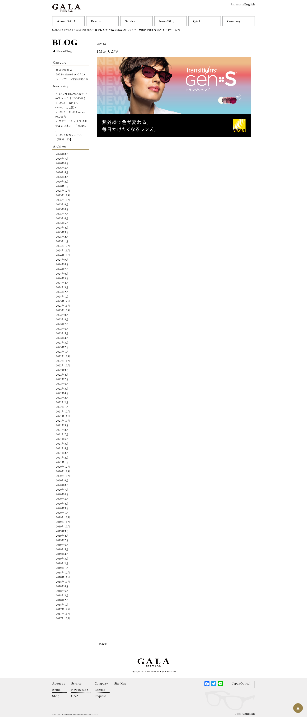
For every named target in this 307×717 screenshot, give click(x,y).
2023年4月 (62, 338)
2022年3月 (62, 398)
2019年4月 (62, 554)
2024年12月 (63, 246)
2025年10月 (63, 200)
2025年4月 (62, 227)
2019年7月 (62, 540)
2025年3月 (62, 232)
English (249, 4)
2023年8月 (62, 319)
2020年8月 (62, 485)
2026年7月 (62, 158)
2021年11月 (63, 416)
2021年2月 (62, 457)
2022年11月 (63, 361)
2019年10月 (63, 526)
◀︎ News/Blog (62, 51)
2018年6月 (62, 591)
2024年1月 (62, 296)
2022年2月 (62, 402)
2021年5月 (62, 443)
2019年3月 (62, 558)
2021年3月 (62, 453)
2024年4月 (62, 283)
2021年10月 (63, 421)
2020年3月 (62, 508)
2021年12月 (63, 411)
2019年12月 (63, 517)
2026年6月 (62, 163)
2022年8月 (62, 374)
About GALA (66, 21)
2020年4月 (62, 503)
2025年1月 (62, 241)
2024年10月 (63, 255)
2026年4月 (62, 172)
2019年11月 (63, 522)
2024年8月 (62, 264)
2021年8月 (62, 430)
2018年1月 (62, 604)
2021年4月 (62, 448)
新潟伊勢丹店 (64, 70)
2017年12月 (63, 609)
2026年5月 (62, 168)
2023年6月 (62, 329)
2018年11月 (63, 577)
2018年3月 (62, 595)
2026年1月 (62, 186)
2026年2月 (62, 181)
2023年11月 (63, 306)
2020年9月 (62, 480)
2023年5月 (62, 333)
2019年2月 (62, 563)
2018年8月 (62, 586)
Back (103, 644)
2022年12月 (63, 356)
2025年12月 (63, 191)
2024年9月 (62, 260)
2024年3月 (62, 287)
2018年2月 (62, 600)
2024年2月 (62, 292)
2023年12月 (63, 301)
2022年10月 (63, 365)
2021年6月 (62, 439)
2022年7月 (62, 379)
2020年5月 (62, 499)
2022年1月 (62, 407)
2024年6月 (62, 273)
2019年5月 (62, 549)
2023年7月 (62, 324)
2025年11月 (63, 195)
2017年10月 (63, 618)
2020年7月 (62, 489)
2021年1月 (62, 462)
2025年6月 (62, 218)
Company (234, 21)
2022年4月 (62, 393)
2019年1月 (62, 568)
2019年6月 (62, 545)
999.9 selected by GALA (70, 74)
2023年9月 (62, 315)
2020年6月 (62, 494)
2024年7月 (62, 269)
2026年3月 (62, 177)
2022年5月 (62, 388)
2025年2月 (62, 237)
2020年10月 (63, 476)
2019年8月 (62, 536)
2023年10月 (63, 310)
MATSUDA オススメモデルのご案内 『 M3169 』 (71, 126)
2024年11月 (63, 250)
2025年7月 (62, 214)
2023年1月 (62, 352)
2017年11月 (63, 614)
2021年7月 (62, 434)
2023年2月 (62, 347)
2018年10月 (63, 582)
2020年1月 (62, 513)
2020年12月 (63, 467)
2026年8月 (62, 154)
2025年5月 (62, 223)
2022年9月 (62, 370)
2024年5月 (62, 278)
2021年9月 (62, 425)
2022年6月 (62, 384)
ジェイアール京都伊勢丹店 (72, 79)
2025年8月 (62, 209)
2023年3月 (62, 342)
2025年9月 (62, 204)
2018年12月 (63, 572)
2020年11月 (63, 471)
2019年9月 (62, 531)
